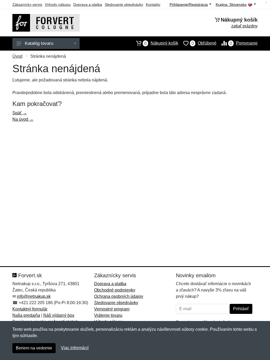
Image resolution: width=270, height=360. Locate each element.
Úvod (17, 56)
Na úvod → (22, 119)
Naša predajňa (26, 315)
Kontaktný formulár (29, 309)
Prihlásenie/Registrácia (189, 4)
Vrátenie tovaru (108, 315)
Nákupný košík (161, 43)
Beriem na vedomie (34, 348)
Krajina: (231, 5)
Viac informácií (75, 348)
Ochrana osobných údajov (118, 296)
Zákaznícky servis (27, 4)
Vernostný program (111, 309)
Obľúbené (203, 43)
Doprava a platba (87, 4)
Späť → (19, 113)
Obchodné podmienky (114, 290)
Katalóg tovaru (39, 43)
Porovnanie (244, 43)
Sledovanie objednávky (124, 4)
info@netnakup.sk (34, 296)
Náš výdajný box (58, 315)
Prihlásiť (241, 309)
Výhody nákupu (58, 4)
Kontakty (153, 4)
